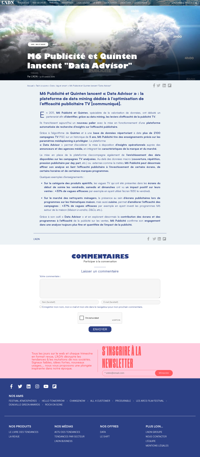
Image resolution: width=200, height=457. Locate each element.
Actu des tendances (67, 431)
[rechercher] (196, 2)
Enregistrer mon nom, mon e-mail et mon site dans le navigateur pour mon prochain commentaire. (92, 306)
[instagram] (37, 387)
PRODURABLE (123, 400)
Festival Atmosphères (23, 400)
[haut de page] (195, 453)
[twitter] (158, 86)
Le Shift (97, 2)
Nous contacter (156, 436)
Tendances (23, 2)
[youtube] (45, 387)
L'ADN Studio (83, 2)
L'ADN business (63, 441)
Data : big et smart (38, 44)
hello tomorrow (53, 400)
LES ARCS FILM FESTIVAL (150, 400)
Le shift (105, 436)
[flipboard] (169, 86)
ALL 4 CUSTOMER (100, 400)
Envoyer (100, 329)
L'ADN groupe (154, 431)
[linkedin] (164, 86)
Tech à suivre (42, 85)
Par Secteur (39, 2)
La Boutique (140, 2)
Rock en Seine (54, 404)
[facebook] (154, 86)
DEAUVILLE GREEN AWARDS (24, 404)
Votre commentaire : (50, 276)
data (103, 431)
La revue (14, 436)
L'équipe (151, 441)
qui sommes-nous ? (182, 2)
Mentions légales (157, 445)
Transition (67, 2)
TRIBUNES (53, 2)
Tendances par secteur (69, 436)
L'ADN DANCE (110, 2)
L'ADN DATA (125, 2)
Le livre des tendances (23, 431)
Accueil (30, 85)
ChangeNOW (77, 400)
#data (55, 44)
